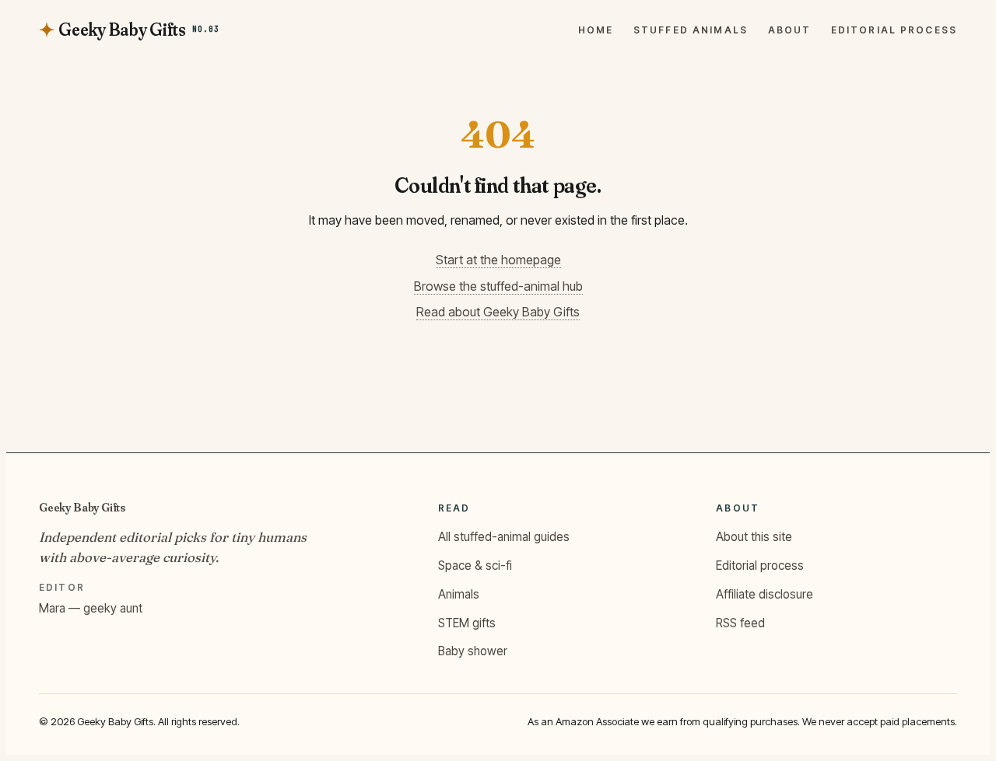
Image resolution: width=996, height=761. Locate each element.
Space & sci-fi (475, 565)
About (790, 30)
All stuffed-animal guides (504, 536)
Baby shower (472, 651)
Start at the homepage (498, 259)
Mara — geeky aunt (90, 608)
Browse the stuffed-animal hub (498, 286)
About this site (754, 536)
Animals (458, 594)
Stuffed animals (690, 30)
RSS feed (740, 623)
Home (596, 30)
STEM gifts (467, 623)
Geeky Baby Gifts (82, 507)
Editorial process (894, 30)
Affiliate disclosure (764, 594)
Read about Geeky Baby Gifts (498, 311)
